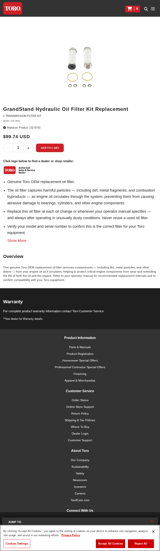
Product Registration (80, 353)
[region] (80, 538)
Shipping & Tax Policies (80, 420)
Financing (80, 373)
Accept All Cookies (110, 543)
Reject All (141, 543)
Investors (80, 486)
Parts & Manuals (80, 347)
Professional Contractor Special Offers (80, 367)
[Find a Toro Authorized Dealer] (19, 170)
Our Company (80, 460)
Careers (80, 493)
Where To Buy (80, 426)
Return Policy (80, 413)
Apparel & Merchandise (80, 380)
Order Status (80, 400)
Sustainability (80, 466)
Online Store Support (80, 406)
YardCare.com (80, 500)
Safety (80, 473)
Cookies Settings (17, 543)
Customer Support (80, 440)
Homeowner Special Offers (80, 360)
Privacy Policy (70, 535)
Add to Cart (50, 148)
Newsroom (80, 480)
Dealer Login (80, 433)
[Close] (153, 531)
